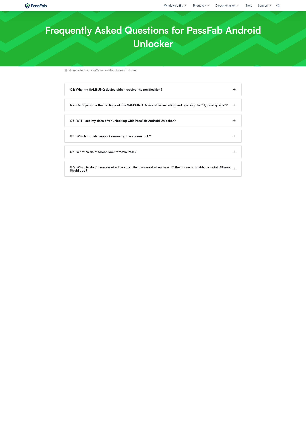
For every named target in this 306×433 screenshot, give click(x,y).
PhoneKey (199, 5)
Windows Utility (173, 5)
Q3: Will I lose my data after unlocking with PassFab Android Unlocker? (123, 121)
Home (72, 70)
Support (263, 5)
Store (248, 5)
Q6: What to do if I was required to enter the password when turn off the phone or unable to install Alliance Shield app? (150, 168)
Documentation (226, 5)
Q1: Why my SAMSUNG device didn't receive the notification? (116, 89)
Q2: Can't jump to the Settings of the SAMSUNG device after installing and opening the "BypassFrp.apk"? (149, 105)
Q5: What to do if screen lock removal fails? (103, 152)
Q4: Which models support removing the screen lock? (110, 136)
